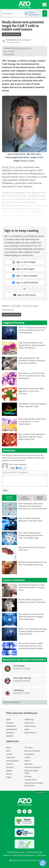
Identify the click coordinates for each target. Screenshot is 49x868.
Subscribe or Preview (22, 668)
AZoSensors (29, 723)
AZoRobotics (11, 726)
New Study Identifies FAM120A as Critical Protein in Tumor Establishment (32, 421)
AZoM (8, 719)
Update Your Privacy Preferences (26, 860)
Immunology (19, 666)
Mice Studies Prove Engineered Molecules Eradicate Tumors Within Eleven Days (31, 437)
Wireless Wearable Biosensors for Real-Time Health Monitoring (32, 563)
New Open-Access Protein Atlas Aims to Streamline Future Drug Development (31, 375)
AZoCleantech (12, 729)
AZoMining (29, 719)
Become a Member (32, 751)
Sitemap (27, 776)
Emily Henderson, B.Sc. (22, 48)
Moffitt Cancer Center (12, 167)
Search (27, 760)
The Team (28, 747)
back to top (40, 792)
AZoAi (26, 729)
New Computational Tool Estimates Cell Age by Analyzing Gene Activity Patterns (31, 360)
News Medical (30, 732)
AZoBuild (10, 736)
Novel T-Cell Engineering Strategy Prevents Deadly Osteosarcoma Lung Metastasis (32, 330)
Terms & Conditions (32, 767)
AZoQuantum (30, 726)
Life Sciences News (30, 306)
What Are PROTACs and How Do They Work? (31, 548)
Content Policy (30, 779)
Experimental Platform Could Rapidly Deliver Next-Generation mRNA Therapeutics (32, 345)
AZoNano (10, 723)
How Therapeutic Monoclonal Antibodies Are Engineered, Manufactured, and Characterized (32, 506)
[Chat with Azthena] (42, 863)
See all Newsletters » (12, 702)
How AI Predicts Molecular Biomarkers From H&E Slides (30, 519)
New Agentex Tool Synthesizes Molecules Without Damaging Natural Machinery (31, 616)
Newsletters (29, 754)
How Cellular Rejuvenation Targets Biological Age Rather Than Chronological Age (30, 535)
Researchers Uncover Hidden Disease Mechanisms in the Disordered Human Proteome (30, 646)
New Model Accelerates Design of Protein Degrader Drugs (32, 405)
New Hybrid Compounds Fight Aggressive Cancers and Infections (31, 391)
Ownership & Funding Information (33, 784)
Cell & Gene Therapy (22, 678)
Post (5, 490)
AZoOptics (10, 732)
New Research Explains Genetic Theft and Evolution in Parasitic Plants (31, 587)
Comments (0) (7, 309)
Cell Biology (15, 306)
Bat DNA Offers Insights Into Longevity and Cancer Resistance (32, 600)
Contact (27, 757)
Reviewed (10, 54)
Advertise (28, 764)
